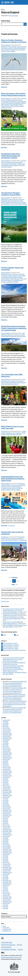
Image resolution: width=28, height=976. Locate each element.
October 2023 (7, 774)
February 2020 (7, 846)
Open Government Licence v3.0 (11, 957)
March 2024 (6, 766)
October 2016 (6, 900)
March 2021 (6, 825)
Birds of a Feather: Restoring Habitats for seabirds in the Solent (13, 41)
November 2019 (7, 851)
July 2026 (5, 721)
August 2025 (6, 739)
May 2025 (5, 744)
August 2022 (6, 797)
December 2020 (7, 829)
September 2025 (7, 738)
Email (4, 635)
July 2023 (5, 779)
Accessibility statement (8, 949)
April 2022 (6, 803)
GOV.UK (19, 945)
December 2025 (7, 733)
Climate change (12, 46)
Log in (4, 926)
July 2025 (5, 741)
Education (14, 101)
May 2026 (5, 725)
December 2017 (7, 880)
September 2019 (7, 852)
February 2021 (7, 826)
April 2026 (6, 726)
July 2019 (5, 856)
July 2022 (5, 798)
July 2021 (5, 818)
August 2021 (6, 816)
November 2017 (7, 882)
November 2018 (7, 869)
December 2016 (7, 897)
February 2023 (7, 787)
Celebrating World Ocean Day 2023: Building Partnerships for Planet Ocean (12, 479)
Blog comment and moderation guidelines (14, 650)
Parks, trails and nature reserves (15, 106)
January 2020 (6, 847)
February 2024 (7, 767)
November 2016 (7, 898)
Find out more (5, 601)
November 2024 (7, 754)
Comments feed (7, 929)
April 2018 (5, 879)
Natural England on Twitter (10, 643)
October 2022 (7, 793)
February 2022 (7, 807)
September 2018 (7, 872)
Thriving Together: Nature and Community (12, 269)
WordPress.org (7, 931)
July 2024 (5, 761)
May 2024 (5, 762)
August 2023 (6, 777)
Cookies (20, 949)
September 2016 (7, 901)
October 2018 (6, 870)
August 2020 (6, 836)
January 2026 (6, 731)
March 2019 (6, 862)
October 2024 (7, 756)
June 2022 (6, 800)
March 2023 (6, 785)
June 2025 (6, 743)
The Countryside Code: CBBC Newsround (12, 375)
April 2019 (5, 861)
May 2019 (5, 859)
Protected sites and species (8, 488)
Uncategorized (10, 282)
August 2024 (6, 759)
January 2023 (6, 789)
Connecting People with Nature (13, 100)
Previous (15, 577)
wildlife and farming (6, 107)
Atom (17, 635)
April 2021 (5, 823)
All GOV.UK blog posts (8, 945)
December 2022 (7, 790)
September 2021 (7, 815)
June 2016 (5, 906)
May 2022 (5, 802)
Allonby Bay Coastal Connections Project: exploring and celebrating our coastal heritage (13, 328)
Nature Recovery (15, 49)
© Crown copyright (14, 972)
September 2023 (7, 775)
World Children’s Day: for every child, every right (12, 427)
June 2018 (5, 877)
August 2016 (6, 903)
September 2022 (7, 795)
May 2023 (5, 782)
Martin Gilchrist (5, 431)
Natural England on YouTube (10, 646)
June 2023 (6, 780)
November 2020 (7, 831)
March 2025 (6, 748)
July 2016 (5, 905)
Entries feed (6, 927)
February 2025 (7, 749)
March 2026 (6, 728)
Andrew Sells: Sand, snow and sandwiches (12, 533)
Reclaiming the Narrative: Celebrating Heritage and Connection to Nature (10, 156)
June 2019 (5, 857)
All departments (6, 947)
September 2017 (7, 884)
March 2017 (6, 892)
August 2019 (6, 854)
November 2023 (7, 772)
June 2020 (6, 839)
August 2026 (6, 720)
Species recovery (5, 51)
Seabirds (22, 49)
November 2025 (7, 735)
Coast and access (21, 46)
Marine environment (6, 48)
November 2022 (7, 792)
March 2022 (6, 805)
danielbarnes (4, 537)
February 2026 (7, 730)
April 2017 (5, 890)
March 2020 (6, 844)
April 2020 (6, 843)
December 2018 (7, 867)
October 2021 (6, 813)
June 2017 (5, 888)
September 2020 (7, 834)
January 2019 (6, 865)
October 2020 (7, 833)
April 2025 (6, 746)
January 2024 (6, 769)
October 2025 (6, 736)
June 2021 (5, 820)
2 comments (11, 525)
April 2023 (6, 784)
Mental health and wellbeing (12, 103)
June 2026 (6, 723)
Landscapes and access (17, 538)
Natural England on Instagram (11, 645)
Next (13, 584)
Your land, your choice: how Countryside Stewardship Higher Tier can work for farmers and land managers (13, 610)
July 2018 (5, 875)
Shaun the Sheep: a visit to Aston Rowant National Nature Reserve (13, 94)
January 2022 (6, 808)
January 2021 (6, 828)
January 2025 (6, 751)
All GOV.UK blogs (6, 942)
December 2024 (7, 753)
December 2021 (7, 810)
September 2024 (7, 757)
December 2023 (7, 771)
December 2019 (7, 849)
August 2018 (6, 874)
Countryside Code (6, 101)
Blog (3, 9)
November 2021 (7, 811)
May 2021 (5, 821)
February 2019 (7, 864)
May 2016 (5, 908)
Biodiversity (4, 46)
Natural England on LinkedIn (10, 648)
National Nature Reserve (19, 48)
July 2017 (5, 887)
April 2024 (6, 764)
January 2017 (6, 895)
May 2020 (5, 841)
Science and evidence (16, 204)
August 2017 (6, 885)
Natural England (10, 12)
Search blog (5, 21)
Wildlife (13, 51)
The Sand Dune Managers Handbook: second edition (11, 194)
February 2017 (6, 893)
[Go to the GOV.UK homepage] (7, 2)
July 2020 (5, 838)
